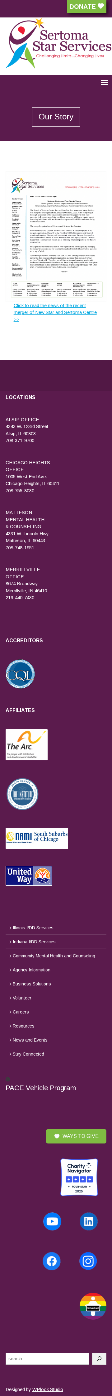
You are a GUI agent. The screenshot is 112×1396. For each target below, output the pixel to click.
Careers (21, 1011)
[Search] (99, 1359)
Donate (84, 6)
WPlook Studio (47, 1389)
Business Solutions (32, 983)
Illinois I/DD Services (33, 927)
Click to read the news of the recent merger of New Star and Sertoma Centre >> (55, 312)
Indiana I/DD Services (34, 941)
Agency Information (31, 969)
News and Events (30, 1039)
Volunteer (22, 997)
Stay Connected (28, 1054)
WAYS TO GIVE (81, 1136)
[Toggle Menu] (2, 91)
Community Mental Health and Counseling (54, 955)
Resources (24, 1025)
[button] (56, 1084)
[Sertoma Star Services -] (56, 43)
